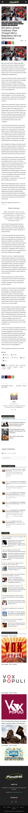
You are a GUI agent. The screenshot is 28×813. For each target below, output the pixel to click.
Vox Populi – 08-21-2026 (9, 636)
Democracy (19, 22)
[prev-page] (2, 443)
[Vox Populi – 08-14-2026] (14, 690)
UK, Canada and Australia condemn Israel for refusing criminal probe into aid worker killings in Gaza (13, 597)
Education (16, 23)
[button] (2, 2)
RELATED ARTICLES (8, 416)
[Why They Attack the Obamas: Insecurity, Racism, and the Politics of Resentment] (5, 424)
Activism (11, 5)
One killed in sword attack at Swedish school (12, 586)
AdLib (4, 40)
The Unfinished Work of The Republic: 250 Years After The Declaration (17, 431)
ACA (6, 365)
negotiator (15, 367)
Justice (10, 22)
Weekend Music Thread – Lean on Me (7, 386)
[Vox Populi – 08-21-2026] (14, 662)
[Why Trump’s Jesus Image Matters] (5, 438)
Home (2, 5)
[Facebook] (2, 42)
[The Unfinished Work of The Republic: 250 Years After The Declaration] (5, 433)
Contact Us (14, 808)
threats (9, 368)
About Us (22, 807)
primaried (21, 367)
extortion (4, 367)
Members (9, 807)
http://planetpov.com (14, 403)
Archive (13, 807)
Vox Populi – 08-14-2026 (9, 664)
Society (6, 5)
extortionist (9, 367)
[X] (6, 42)
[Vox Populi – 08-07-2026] (14, 719)
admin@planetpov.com (16, 792)
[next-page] (5, 443)
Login (8, 453)
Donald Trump (10, 23)
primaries (4, 368)
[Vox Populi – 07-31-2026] (14, 761)
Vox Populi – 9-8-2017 (21, 385)
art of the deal (12, 365)
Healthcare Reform (14, 25)
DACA (17, 365)
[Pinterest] (9, 42)
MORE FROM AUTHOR (8, 418)
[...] (12, 546)
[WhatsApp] (12, 42)
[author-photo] (14, 399)
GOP (9, 25)
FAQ (17, 807)
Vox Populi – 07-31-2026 (9, 745)
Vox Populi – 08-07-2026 (9, 693)
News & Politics (4, 23)
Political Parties (4, 25)
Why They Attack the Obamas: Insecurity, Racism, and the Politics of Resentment (17, 424)
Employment (21, 23)
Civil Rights (15, 22)
